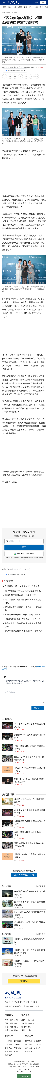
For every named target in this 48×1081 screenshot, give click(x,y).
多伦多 (31, 1023)
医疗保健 (28, 1044)
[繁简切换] (36, 76)
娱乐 (16, 1027)
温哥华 (24, 1027)
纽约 (23, 1020)
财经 (11, 1027)
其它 (30, 1030)
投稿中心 (17, 1006)
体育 (6, 1030)
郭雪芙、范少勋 (22, 569)
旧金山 (31, 1020)
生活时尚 (37, 1044)
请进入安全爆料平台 (24, 875)
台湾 (36, 7)
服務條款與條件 (33, 557)
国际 (25, 7)
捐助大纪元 (34, 1006)
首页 (4, 7)
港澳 (16, 1023)
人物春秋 (17, 1048)
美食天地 (37, 1048)
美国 (20, 7)
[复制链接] (20, 76)
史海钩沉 (8, 1048)
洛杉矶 (24, 1023)
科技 (6, 1027)
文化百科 (8, 1041)
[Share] (15, 730)
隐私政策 (8, 1006)
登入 (43, 2)
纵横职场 (28, 1048)
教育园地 (8, 1051)
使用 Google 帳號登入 (25, 553)
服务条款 (34, 1002)
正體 (36, 2)
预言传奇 (17, 1051)
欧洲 (30, 1027)
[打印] (26, 76)
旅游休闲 (28, 1051)
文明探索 (17, 1041)
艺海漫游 (8, 1055)
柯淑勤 (11, 569)
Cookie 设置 (24, 1076)
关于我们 (15, 1002)
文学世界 (17, 1044)
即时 (9, 7)
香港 (41, 7)
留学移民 (37, 1041)
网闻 (16, 1030)
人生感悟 (8, 1044)
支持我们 (24, 981)
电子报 (7, 1002)
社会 (11, 1030)
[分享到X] (15, 76)
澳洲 (23, 1030)
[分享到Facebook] (4, 76)
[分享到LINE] (10, 76)
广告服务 (25, 1006)
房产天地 (28, 1041)
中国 (15, 7)
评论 (31, 7)
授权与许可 (24, 1002)
